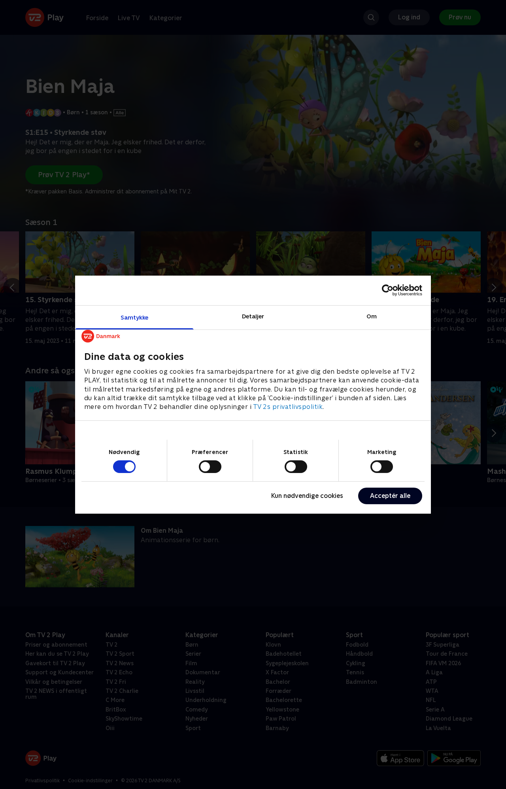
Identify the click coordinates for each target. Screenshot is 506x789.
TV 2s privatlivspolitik (288, 407)
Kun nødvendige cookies (307, 496)
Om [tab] (371, 315)
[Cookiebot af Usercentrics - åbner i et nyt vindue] (387, 290)
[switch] (210, 466)
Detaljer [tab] (253, 315)
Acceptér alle (390, 496)
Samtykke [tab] (135, 317)
